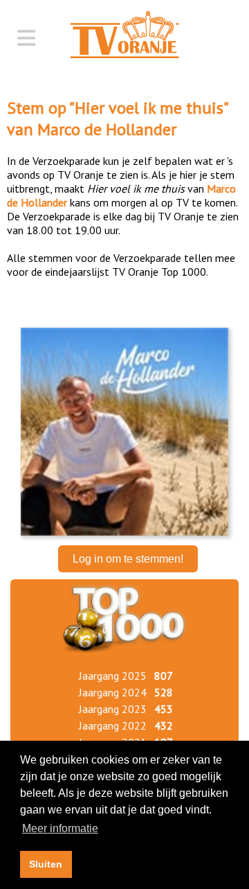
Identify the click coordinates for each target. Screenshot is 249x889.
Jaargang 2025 (113, 676)
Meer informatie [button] (60, 828)
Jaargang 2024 (113, 692)
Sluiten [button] (45, 864)
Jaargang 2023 (113, 709)
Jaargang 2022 (113, 725)
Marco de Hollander (106, 129)
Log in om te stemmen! (128, 559)
